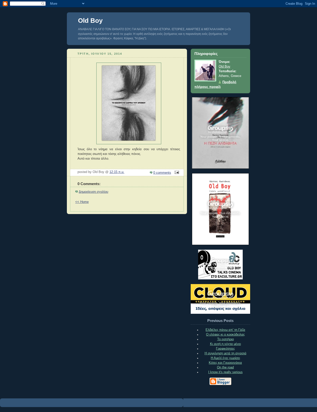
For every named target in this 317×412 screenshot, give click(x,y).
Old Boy (90, 20)
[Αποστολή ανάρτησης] (176, 172)
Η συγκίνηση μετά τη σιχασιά (225, 353)
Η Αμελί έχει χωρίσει (225, 358)
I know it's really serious (225, 372)
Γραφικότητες (225, 348)
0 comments (162, 172)
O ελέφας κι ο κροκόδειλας (225, 334)
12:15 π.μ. (116, 172)
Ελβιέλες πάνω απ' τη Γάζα (225, 330)
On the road (225, 367)
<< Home (82, 202)
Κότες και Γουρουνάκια (225, 362)
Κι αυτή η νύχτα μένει (225, 344)
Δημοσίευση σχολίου (93, 192)
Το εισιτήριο (225, 339)
